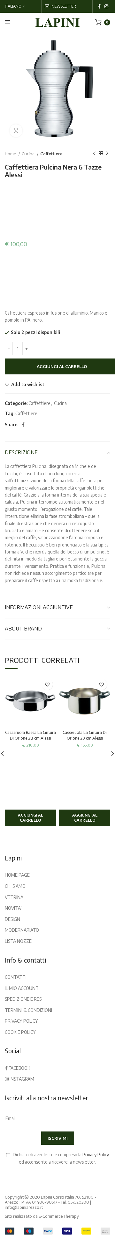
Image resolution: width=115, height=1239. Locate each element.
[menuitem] (15, 6)
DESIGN (12, 919)
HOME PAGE (17, 875)
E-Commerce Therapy (59, 1216)
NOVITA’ (13, 908)
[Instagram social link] (106, 6)
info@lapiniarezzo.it (24, 1207)
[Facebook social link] (99, 6)
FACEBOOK (19, 1068)
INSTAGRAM (21, 1079)
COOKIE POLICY (20, 1032)
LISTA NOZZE (18, 941)
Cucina (28, 153)
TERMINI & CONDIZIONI (28, 1010)
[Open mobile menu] (7, 22)
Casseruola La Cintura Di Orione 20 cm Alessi (85, 735)
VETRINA (14, 897)
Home (11, 153)
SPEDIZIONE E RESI (23, 999)
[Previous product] (94, 153)
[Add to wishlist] (47, 684)
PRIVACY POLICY (21, 1021)
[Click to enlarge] (16, 130)
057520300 (78, 1202)
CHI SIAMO (15, 886)
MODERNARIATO (22, 930)
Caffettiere (51, 153)
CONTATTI (16, 977)
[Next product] (107, 153)
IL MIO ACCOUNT (22, 988)
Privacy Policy (95, 1154)
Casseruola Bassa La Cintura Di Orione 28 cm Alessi (30, 735)
